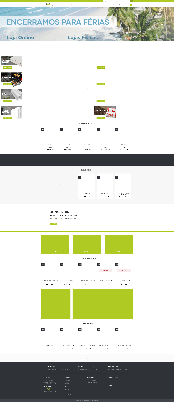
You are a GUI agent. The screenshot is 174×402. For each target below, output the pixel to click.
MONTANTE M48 (105, 193)
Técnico (67, 383)
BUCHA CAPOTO (86, 193)
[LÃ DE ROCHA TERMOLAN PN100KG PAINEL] (68, 269)
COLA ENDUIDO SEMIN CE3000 (124, 345)
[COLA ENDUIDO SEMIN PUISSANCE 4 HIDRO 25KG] (87, 334)
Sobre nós (67, 380)
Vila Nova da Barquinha (70, 392)
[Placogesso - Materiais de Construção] (47, 5)
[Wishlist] (131, 5)
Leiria (66, 391)
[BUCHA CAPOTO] (86, 182)
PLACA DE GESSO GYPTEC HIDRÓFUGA (68, 146)
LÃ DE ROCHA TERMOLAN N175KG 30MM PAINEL (87, 281)
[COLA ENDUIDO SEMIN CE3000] (124, 334)
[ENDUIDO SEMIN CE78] (50, 334)
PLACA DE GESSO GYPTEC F (87, 146)
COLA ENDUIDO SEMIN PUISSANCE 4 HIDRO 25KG (87, 346)
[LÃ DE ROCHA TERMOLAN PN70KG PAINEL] (50, 269)
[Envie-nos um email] (112, 388)
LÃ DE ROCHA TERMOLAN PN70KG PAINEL (50, 281)
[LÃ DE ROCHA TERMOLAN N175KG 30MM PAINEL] (87, 269)
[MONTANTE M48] (105, 182)
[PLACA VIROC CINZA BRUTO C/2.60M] (105, 134)
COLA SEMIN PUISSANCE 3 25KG (105, 345)
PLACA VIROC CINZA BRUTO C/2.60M (105, 146)
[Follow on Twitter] (111, 388)
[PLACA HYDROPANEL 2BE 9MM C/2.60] (124, 134)
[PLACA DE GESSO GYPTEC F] (87, 133)
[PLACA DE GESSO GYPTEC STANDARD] (50, 133)
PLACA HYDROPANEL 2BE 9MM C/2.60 (124, 146)
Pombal (67, 389)
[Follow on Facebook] (109, 388)
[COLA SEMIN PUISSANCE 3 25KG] (105, 334)
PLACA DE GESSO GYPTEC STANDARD (50, 146)
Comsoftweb (95, 400)
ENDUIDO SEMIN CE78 (50, 345)
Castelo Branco (68, 394)
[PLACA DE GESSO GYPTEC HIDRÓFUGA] (68, 133)
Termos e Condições (91, 380)
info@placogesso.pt (51, 383)
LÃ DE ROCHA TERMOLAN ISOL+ (124, 280)
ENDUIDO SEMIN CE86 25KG (68, 345)
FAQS (66, 382)
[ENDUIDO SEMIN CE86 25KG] (68, 334)
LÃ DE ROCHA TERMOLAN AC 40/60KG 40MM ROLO (105, 281)
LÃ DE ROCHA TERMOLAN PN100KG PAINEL (68, 281)
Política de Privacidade (92, 382)
